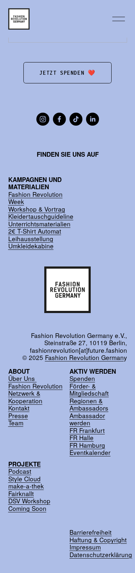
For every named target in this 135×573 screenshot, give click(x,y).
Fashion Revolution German (84, 357)
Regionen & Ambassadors (88, 404)
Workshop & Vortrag (36, 209)
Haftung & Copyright (98, 540)
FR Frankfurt (87, 430)
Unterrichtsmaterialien (39, 224)
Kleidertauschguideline (40, 216)
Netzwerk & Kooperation (25, 397)
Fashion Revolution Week (35, 198)
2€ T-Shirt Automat (34, 231)
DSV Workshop (29, 501)
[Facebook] (59, 119)
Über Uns (22, 378)
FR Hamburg (87, 445)
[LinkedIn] (92, 119)
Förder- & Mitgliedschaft (89, 389)
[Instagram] (42, 119)
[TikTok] (75, 119)
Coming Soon (27, 508)
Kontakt (19, 408)
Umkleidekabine (31, 246)
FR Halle (81, 438)
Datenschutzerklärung (100, 555)
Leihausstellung (30, 239)
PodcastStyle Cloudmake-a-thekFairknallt (26, 479)
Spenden (82, 378)
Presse (18, 416)
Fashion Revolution (35, 386)
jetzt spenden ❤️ (68, 73)
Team (15, 423)
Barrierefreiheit (90, 532)
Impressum (85, 547)
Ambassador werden (87, 419)
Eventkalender (90, 452)
